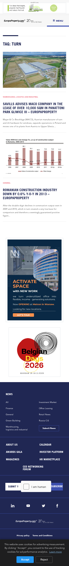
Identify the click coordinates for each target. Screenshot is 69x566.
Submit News (48, 428)
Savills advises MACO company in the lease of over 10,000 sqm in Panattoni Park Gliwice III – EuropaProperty (33, 108)
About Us (12, 444)
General (7, 183)
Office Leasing (46, 408)
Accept (25, 559)
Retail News (44, 414)
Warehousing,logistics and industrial (17, 428)
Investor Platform (51, 451)
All (7, 402)
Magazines (12, 459)
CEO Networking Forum (33, 468)
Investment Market (48, 402)
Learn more (55, 551)
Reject (44, 559)
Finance (9, 408)
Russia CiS (44, 420)
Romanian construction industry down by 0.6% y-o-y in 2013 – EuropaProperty (30, 194)
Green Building (13, 420)
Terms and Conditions (43, 535)
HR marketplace (49, 459)
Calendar (45, 444)
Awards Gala (14, 451)
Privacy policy (23, 535)
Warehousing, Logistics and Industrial (20, 97)
